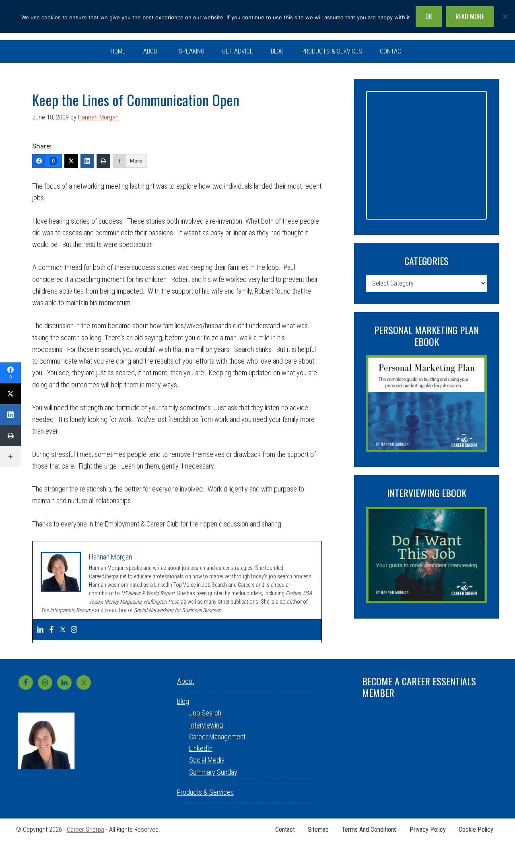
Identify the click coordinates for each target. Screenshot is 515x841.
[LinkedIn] (87, 161)
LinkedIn (200, 748)
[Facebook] (51, 630)
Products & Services (205, 792)
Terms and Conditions (369, 830)
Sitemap (318, 830)
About (185, 681)
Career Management (217, 736)
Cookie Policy (476, 830)
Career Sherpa (85, 829)
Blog (183, 701)
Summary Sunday (213, 772)
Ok (428, 16)
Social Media (207, 760)
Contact (285, 830)
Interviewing (206, 725)
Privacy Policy (428, 830)
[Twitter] (71, 161)
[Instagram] (74, 630)
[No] (505, 16)
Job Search (205, 713)
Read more (469, 16)
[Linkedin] (40, 630)
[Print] (103, 161)
